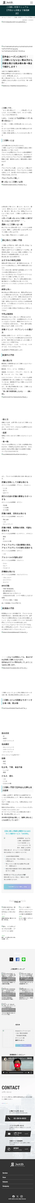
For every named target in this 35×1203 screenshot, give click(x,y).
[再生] (4, 1072)
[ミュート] (28, 1072)
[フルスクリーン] (31, 1072)
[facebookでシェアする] (17, 959)
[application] (17, 1065)
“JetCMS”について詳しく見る (17, 886)
